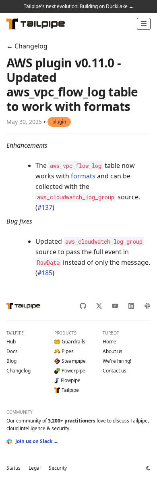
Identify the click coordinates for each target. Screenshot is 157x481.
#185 (44, 272)
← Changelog (27, 46)
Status (13, 467)
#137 (44, 207)
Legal (35, 467)
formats (83, 175)
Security (58, 467)
